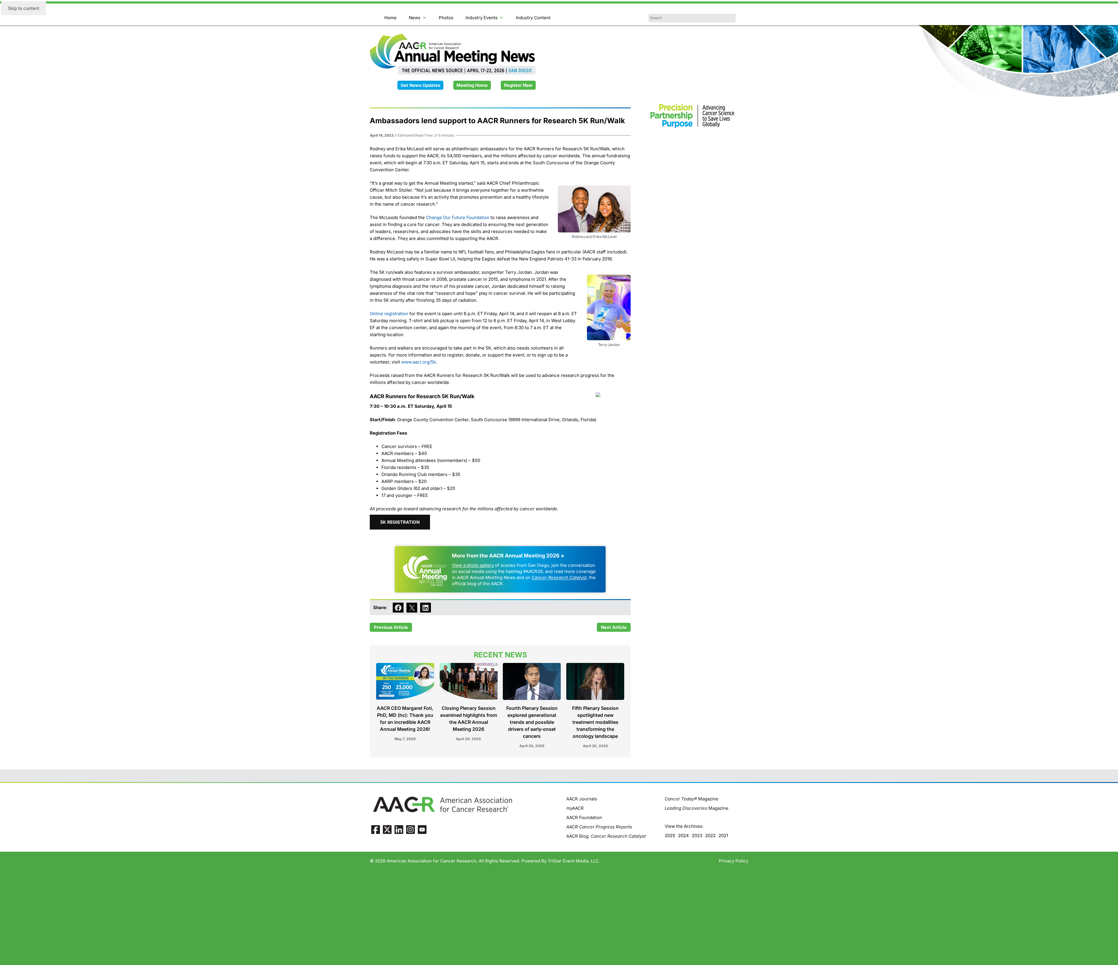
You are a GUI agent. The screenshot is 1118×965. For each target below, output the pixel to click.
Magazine (691, 799)
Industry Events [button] (482, 17)
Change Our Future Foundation (457, 217)
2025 (670, 835)
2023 (697, 835)
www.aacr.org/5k (418, 362)
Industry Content (533, 17)
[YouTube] (422, 829)
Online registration (389, 313)
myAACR (575, 808)
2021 (723, 835)
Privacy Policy (733, 861)
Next (606, 627)
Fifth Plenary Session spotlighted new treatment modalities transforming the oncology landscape (595, 722)
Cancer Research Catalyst (559, 577)
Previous (383, 627)
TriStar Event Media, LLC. (574, 861)
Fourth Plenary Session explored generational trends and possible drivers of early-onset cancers (532, 722)
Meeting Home (472, 85)
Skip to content (23, 8)
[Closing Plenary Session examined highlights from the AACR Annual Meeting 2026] (469, 684)
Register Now (518, 85)
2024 (683, 835)
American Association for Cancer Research (431, 861)
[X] (387, 829)
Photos (446, 17)
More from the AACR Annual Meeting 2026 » (508, 556)
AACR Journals (581, 799)
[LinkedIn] (399, 829)
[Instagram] (410, 829)
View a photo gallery (473, 565)
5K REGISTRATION (400, 522)
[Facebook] (375, 829)
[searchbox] (692, 18)
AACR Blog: (606, 836)
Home (390, 17)
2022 (710, 835)
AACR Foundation (584, 817)
